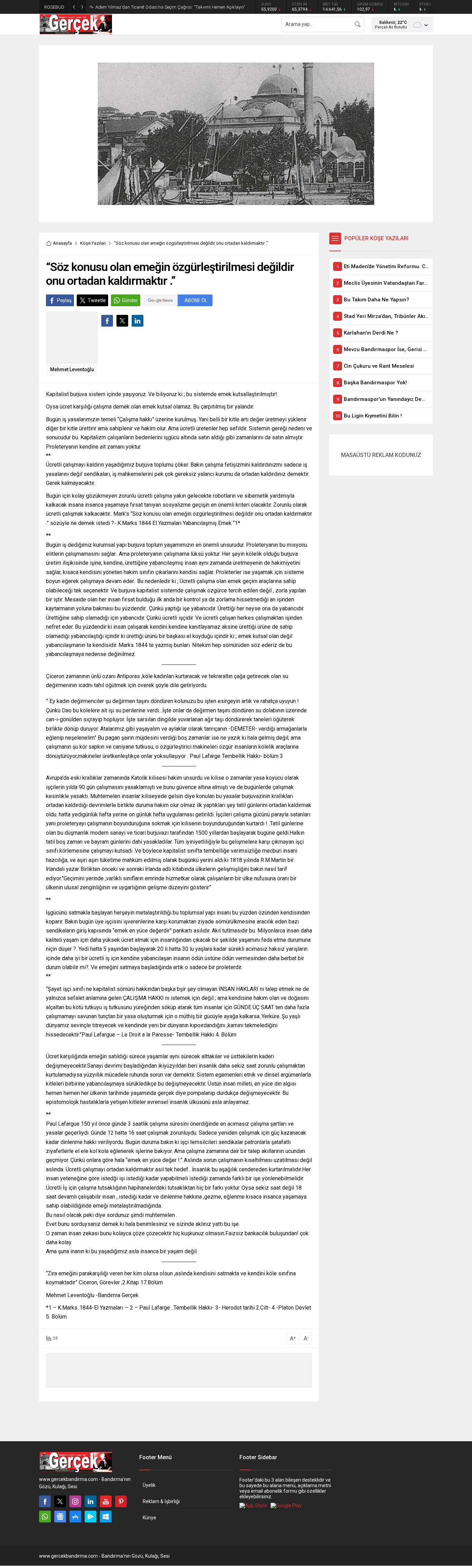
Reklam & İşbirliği (161, 1501)
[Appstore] (75, 1516)
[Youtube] (106, 1501)
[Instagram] (75, 1501)
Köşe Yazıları (93, 243)
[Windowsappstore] (106, 1516)
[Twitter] (60, 1501)
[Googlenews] (60, 1516)
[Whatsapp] (45, 1516)
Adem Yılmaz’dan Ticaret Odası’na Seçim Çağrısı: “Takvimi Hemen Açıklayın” (170, 7)
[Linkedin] (90, 1501)
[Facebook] (45, 1501)
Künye (149, 1517)
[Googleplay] (90, 1516)
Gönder (130, 300)
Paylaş (64, 300)
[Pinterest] (121, 1501)
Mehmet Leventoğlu (72, 369)
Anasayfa (62, 243)
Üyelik (149, 1485)
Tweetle (97, 300)
